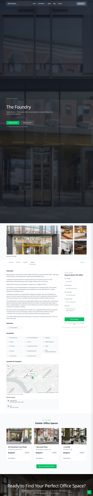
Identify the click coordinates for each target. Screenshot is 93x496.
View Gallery (27, 122)
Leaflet (40, 392)
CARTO (56, 392)
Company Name (68, 299)
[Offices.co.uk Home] (13, 4)
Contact (60, 3)
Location (33, 262)
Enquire (82, 262)
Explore (81, 3)
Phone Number (68, 292)
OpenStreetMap (46, 392)
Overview (11, 262)
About (49, 3)
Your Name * (68, 278)
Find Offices (41, 3)
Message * (67, 305)
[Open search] (89, 492)
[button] (32, 377)
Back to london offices (46, 466)
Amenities (25, 262)
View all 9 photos (12, 256)
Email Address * (68, 285)
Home (34, 3)
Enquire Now (13, 122)
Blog (54, 3)
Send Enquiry (74, 319)
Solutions (18, 262)
